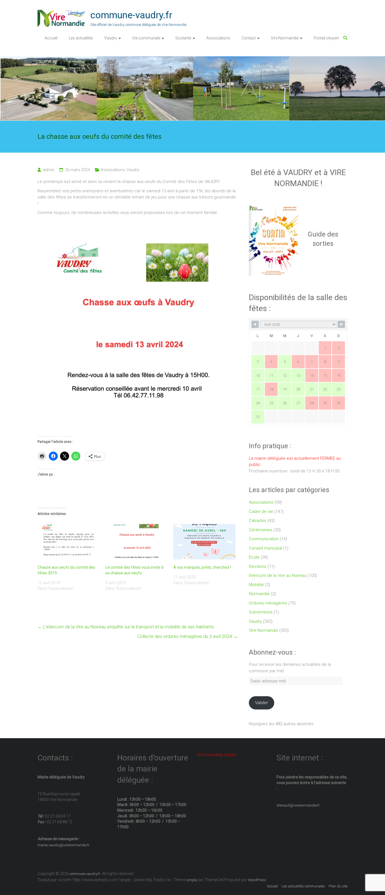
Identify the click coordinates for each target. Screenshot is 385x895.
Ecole (254, 557)
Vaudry (110, 38)
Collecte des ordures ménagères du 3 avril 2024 (187, 636)
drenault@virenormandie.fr (298, 805)
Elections (257, 566)
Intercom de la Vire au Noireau (277, 575)
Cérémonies (260, 529)
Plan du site (338, 886)
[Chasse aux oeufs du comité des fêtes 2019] (68, 541)
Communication (264, 538)
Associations (218, 38)
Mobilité (256, 584)
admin (48, 170)
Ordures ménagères (268, 603)
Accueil (51, 38)
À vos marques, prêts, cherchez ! (202, 567)
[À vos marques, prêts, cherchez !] (204, 541)
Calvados (257, 520)
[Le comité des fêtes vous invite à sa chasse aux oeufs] (136, 541)
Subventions (261, 612)
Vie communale (146, 38)
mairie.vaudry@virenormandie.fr (63, 845)
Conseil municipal (265, 548)
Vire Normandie (284, 38)
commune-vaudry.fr (131, 15)
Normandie (259, 593)
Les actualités (81, 38)
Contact (249, 38)
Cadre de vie (261, 511)
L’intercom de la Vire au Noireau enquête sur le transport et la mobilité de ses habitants (125, 627)
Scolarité (183, 38)
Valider (261, 702)
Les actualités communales (303, 886)
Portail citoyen (326, 38)
